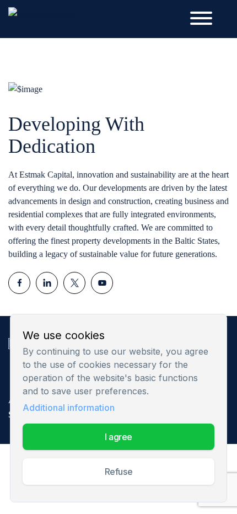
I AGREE (118, 436)
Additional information (69, 407)
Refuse (118, 471)
